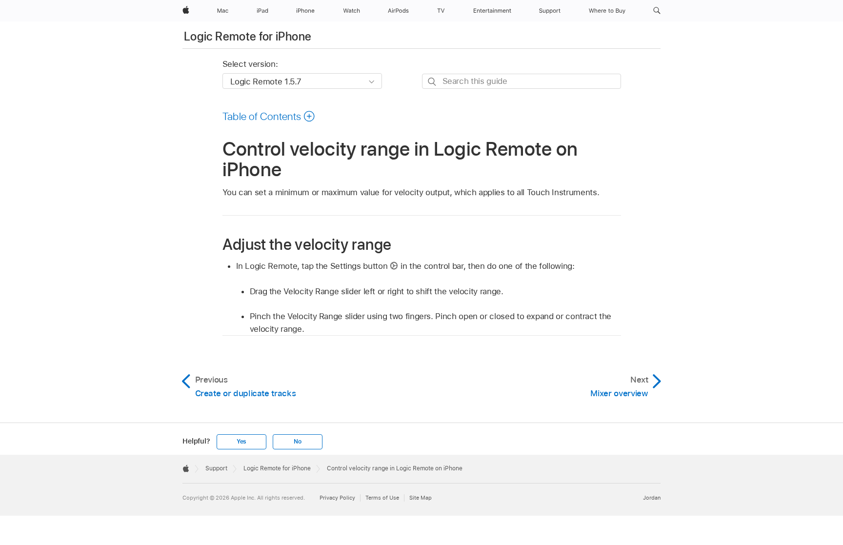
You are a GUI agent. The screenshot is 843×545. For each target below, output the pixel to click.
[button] (656, 10)
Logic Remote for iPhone (247, 36)
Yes (241, 441)
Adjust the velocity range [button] (307, 244)
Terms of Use (382, 497)
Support (216, 468)
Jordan (652, 497)
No (297, 441)
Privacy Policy (337, 497)
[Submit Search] (432, 82)
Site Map (420, 497)
